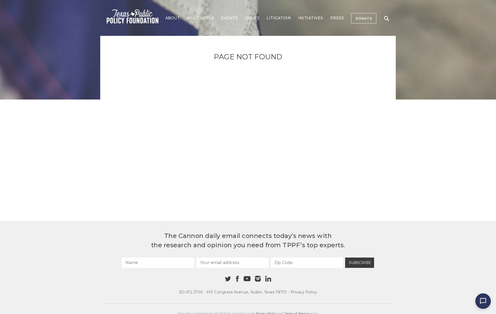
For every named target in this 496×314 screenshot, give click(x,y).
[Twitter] (228, 278)
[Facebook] (237, 279)
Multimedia (200, 18)
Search (386, 18)
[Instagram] (258, 279)
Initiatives (310, 18)
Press (337, 18)
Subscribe (360, 262)
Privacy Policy (304, 292)
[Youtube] (247, 279)
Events (229, 18)
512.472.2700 (191, 292)
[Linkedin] (268, 279)
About (172, 18)
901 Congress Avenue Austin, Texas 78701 (247, 292)
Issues (252, 18)
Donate (363, 18)
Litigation (279, 18)
